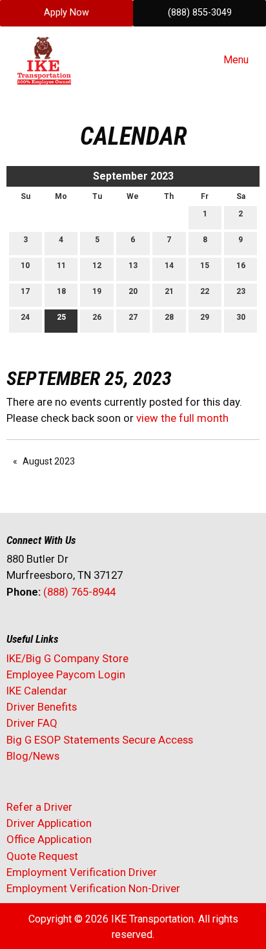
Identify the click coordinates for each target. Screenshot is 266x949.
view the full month (182, 418)
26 (96, 317)
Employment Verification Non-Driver (93, 888)
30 (240, 317)
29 (204, 317)
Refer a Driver (39, 806)
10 (25, 265)
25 (61, 317)
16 (240, 265)
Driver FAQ (31, 722)
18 (61, 291)
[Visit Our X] (37, 626)
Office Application (50, 839)
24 (25, 317)
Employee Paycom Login (65, 674)
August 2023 (49, 461)
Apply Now (66, 12)
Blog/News (32, 755)
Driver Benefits (42, 706)
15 (204, 265)
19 (96, 291)
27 (133, 317)
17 (25, 291)
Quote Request (42, 856)
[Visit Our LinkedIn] (58, 626)
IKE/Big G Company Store (67, 658)
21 (169, 291)
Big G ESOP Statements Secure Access (99, 739)
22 (204, 291)
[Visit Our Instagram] (99, 626)
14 (169, 265)
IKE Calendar (36, 690)
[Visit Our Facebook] (16, 626)
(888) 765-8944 (79, 591)
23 (240, 291)
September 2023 (133, 176)
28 (169, 317)
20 (133, 291)
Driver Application (49, 823)
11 (61, 265)
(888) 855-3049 (200, 12)
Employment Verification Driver (81, 872)
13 (133, 265)
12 (96, 265)
